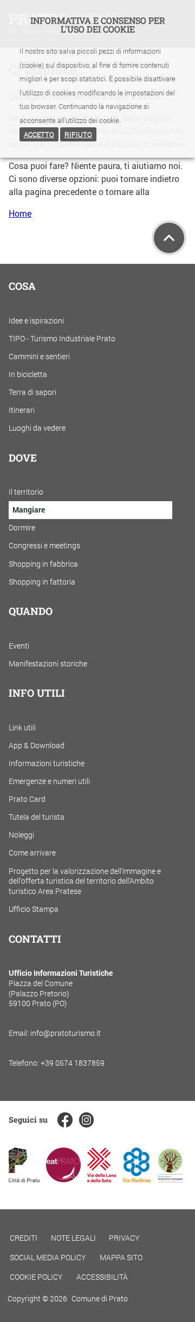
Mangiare (28, 509)
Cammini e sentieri (39, 356)
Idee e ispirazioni (36, 320)
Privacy (124, 1238)
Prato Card (27, 799)
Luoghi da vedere (37, 428)
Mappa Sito (121, 1257)
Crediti (23, 1238)
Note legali (73, 1238)
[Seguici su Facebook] (64, 1119)
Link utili (22, 727)
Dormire (22, 527)
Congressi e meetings (44, 545)
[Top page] (169, 238)
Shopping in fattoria (42, 581)
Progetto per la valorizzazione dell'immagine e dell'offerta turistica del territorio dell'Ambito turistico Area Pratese (85, 881)
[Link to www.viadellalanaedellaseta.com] (101, 1178)
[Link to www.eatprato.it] (63, 1178)
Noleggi (21, 835)
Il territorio (26, 492)
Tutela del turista (36, 817)
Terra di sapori (32, 392)
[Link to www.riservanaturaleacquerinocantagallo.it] (170, 1178)
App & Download (36, 745)
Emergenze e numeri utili (49, 781)
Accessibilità (102, 1277)
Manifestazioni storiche (48, 663)
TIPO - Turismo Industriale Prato (62, 338)
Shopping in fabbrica (43, 564)
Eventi (19, 645)
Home (20, 213)
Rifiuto (78, 134)
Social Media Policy (48, 1257)
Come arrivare (32, 852)
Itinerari (22, 410)
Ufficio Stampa (33, 909)
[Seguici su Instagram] (86, 1119)
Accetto (39, 134)
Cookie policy (36, 1277)
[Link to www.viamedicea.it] (136, 1178)
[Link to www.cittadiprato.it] (24, 1178)
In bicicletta (28, 374)
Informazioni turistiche (46, 763)
